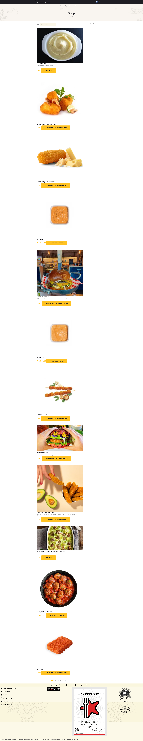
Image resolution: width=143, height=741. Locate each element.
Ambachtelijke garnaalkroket (46, 124)
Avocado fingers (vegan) (45, 512)
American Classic (43, 297)
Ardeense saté (42, 415)
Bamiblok (40, 669)
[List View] (38, 24)
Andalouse (40, 357)
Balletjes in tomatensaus (45, 611)
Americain (40, 239)
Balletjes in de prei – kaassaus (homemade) (52, 551)
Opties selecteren (57, 243)
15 (60, 680)
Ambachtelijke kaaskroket (46, 182)
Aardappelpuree (42, 64)
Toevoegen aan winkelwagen (56, 128)
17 (63, 680)
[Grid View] (37, 24)
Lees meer (48, 70)
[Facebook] (97, 2)
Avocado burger (42, 452)
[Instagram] (99, 2)
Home (70, 16)
